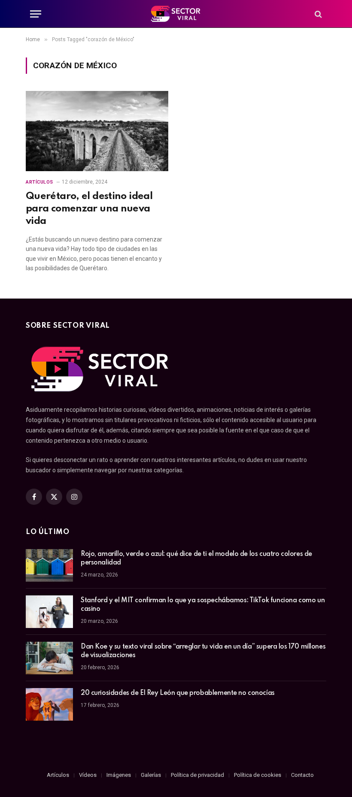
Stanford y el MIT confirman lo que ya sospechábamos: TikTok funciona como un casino (203, 605)
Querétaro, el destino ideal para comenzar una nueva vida (89, 208)
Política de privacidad (197, 775)
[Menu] (35, 14)
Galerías (151, 775)
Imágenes (118, 775)
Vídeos (88, 775)
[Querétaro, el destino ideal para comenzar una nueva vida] (97, 131)
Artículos (39, 182)
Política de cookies (257, 775)
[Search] (317, 14)
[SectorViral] (176, 14)
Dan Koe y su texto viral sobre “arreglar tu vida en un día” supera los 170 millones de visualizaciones (203, 651)
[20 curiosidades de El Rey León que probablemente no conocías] (49, 704)
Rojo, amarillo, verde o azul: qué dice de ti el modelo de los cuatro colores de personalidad (196, 558)
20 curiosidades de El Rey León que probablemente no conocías (178, 693)
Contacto (302, 775)
